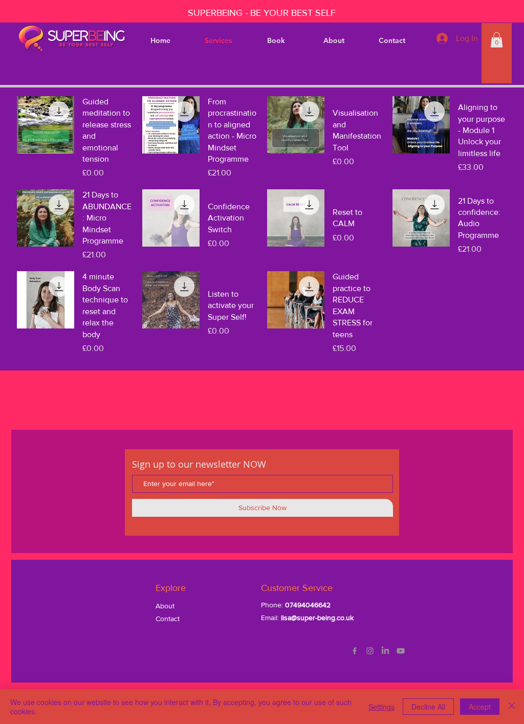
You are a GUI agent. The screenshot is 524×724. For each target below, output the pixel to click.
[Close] (512, 706)
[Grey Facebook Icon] (354, 650)
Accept (480, 706)
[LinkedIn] (385, 650)
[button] (496, 40)
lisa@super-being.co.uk (317, 617)
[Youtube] (400, 650)
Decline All (428, 706)
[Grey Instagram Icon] (370, 650)
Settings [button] (381, 706)
